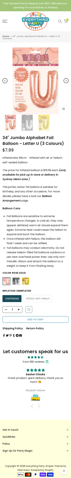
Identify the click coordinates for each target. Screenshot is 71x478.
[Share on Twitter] (7, 335)
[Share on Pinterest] (10, 335)
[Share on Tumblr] (13, 335)
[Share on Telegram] (17, 335)
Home (5, 36)
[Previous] (4, 80)
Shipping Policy (12, 328)
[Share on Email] (20, 335)
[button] (33, 406)
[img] (35, 357)
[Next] (66, 80)
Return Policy (35, 328)
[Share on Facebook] (3, 335)
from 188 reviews (33, 362)
